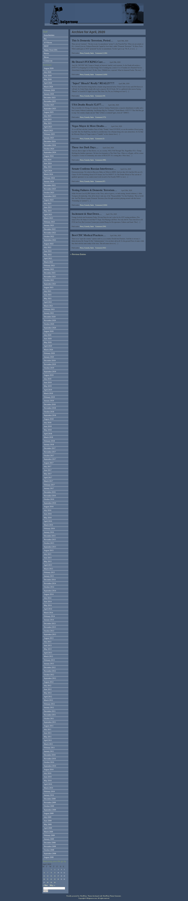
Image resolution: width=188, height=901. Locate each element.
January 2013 (49, 664)
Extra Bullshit (49, 35)
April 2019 (48, 390)
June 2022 (48, 251)
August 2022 (49, 244)
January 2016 (49, 532)
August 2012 (49, 682)
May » (52, 885)
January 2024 (49, 182)
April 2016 (48, 521)
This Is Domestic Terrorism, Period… (92, 40)
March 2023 (48, 218)
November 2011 (50, 715)
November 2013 (50, 627)
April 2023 (48, 214)
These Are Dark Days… (85, 147)
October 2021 (49, 280)
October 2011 (49, 718)
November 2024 (50, 145)
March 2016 (48, 525)
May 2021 (48, 298)
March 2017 (48, 481)
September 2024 (50, 152)
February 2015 (49, 572)
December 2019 (50, 360)
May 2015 (48, 561)
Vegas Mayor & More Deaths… (89, 126)
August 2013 (49, 638)
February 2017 (49, 485)
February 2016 (49, 528)
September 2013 (50, 634)
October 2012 (49, 675)
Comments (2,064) (101, 205)
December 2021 (50, 273)
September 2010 (50, 766)
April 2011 (48, 740)
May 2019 (48, 386)
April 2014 (48, 609)
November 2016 (50, 496)
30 (54, 882)
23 (54, 879)
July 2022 (47, 247)
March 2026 (48, 87)
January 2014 (49, 620)
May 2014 (48, 605)
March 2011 (48, 744)
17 (58, 876)
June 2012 (48, 689)
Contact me (48, 61)
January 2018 (49, 444)
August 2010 (49, 769)
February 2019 (49, 397)
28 (47, 882)
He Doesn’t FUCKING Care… (88, 62)
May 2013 (48, 649)
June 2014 (48, 602)
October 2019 (49, 368)
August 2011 (49, 726)
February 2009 (49, 835)
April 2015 (48, 565)
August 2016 (49, 507)
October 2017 (49, 455)
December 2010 (50, 755)
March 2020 (48, 350)
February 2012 (49, 704)
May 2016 (48, 518)
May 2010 (48, 781)
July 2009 (47, 817)
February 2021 (49, 309)
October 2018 (49, 412)
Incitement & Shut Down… (87, 214)
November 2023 (50, 189)
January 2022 (49, 269)
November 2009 (50, 802)
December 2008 (50, 843)
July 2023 (47, 203)
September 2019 (50, 372)
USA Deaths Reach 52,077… (88, 104)
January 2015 (49, 576)
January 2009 (49, 839)
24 (58, 879)
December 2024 (50, 141)
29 (51, 882)
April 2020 (48, 346)
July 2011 (47, 729)
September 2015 (50, 547)
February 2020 (49, 353)
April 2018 (48, 434)
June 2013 (48, 645)
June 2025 (48, 119)
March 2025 (48, 130)
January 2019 (49, 401)
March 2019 (48, 393)
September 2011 (50, 722)
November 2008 (50, 846)
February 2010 (49, 791)
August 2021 (49, 287)
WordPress (83, 896)
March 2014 (48, 613)
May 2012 (48, 693)
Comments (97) (100, 181)
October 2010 (49, 762)
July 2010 (47, 773)
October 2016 (49, 499)
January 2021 (49, 313)
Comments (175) (100, 117)
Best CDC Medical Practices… (89, 235)
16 (54, 876)
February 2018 (49, 441)
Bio (45, 39)
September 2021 (50, 284)
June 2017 (48, 470)
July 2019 (47, 379)
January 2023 (49, 225)
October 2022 (49, 236)
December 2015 (50, 536)
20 (44, 879)
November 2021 (50, 277)
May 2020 (48, 342)
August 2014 (49, 594)
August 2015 (49, 550)
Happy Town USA (50, 50)
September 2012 (50, 678)
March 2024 (48, 174)
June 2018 (48, 426)
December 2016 (50, 492)
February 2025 (49, 134)
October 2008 (49, 850)
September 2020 (50, 328)
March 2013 (48, 656)
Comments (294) (100, 226)
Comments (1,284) (101, 53)
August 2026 (49, 68)
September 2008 (50, 853)
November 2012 (50, 671)
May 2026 (48, 79)
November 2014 (50, 583)
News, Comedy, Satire (87, 53)
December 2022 (50, 229)
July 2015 (47, 554)
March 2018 (48, 437)
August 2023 (49, 200)
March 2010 (48, 788)
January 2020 (49, 357)
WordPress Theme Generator (112, 896)
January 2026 (49, 94)
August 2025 (49, 112)
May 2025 (48, 123)
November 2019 (50, 364)
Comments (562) (100, 248)
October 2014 (49, 587)
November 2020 (50, 320)
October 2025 (49, 105)
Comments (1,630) (101, 74)
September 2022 (50, 240)
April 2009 (48, 828)
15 (51, 876)
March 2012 (48, 700)
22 (51, 879)
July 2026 (47, 72)
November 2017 (50, 452)
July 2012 (47, 686)
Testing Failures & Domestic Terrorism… (94, 190)
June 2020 (48, 339)
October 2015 (49, 543)
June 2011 (48, 733)
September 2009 (50, 810)
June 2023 (48, 207)
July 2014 (47, 598)
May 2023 (48, 211)
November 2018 (50, 408)
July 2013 (47, 642)
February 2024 (49, 178)
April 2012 (48, 697)
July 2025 (47, 116)
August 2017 (49, 463)
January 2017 (49, 488)
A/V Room (48, 43)
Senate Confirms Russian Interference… (94, 168)
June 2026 (48, 76)
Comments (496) (100, 160)
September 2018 (50, 415)
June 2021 (48, 295)
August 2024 (49, 156)
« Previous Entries (78, 254)
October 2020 (49, 324)
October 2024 (49, 149)
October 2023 (49, 193)
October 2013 (49, 631)
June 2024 (48, 163)
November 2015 (50, 539)
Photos (46, 53)
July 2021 (47, 291)
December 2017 (50, 448)
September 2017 (50, 459)
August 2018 (49, 419)
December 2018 (50, 404)
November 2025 (50, 101)
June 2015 (48, 558)
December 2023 (50, 185)
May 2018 (48, 430)
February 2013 (49, 660)
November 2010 (50, 759)
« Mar (45, 885)
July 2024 (47, 160)
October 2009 (49, 806)
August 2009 (49, 813)
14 (47, 876)
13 (44, 876)
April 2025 (48, 127)
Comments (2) (99, 138)
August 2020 (49, 331)
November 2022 (50, 233)
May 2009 (48, 824)
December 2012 (50, 667)
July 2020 (47, 335)
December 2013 (50, 623)
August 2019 (49, 375)
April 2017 (48, 477)
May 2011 (48, 737)
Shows (46, 57)
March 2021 (48, 306)
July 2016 (47, 510)
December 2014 (50, 580)
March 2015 (48, 569)
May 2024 (48, 167)
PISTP (46, 46)
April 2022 (48, 258)
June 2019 (48, 382)
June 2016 (48, 514)
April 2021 (48, 302)
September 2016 (50, 503)
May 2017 (48, 474)
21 (47, 879)
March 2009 (48, 832)
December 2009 (50, 799)
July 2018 (47, 423)
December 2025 (50, 98)
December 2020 (50, 317)
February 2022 (49, 265)
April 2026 (48, 83)
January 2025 (49, 138)
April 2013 (48, 653)
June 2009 (48, 821)
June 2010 (48, 777)
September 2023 (50, 196)
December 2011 (50, 711)
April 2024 (48, 171)
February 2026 (49, 90)
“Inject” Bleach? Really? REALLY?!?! (93, 83)
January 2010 (49, 795)
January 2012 (49, 707)
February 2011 (49, 748)
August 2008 (49, 857)
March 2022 (48, 262)
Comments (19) (100, 96)
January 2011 (49, 751)
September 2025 (50, 109)
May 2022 (48, 255)
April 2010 (48, 784)
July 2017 (47, 466)
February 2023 (49, 222)
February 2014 (49, 616)
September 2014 (50, 591)
